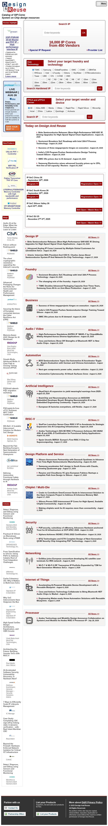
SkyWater (77, 73)
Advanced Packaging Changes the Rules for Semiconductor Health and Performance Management (12, 288)
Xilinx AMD (40, 108)
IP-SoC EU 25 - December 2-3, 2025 (38, 217)
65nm (77, 82)
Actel (32, 111)
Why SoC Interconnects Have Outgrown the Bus (11, 600)
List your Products (48, 814)
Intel (47, 73)
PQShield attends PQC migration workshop (10, 390)
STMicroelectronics (93, 73)
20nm (45, 82)
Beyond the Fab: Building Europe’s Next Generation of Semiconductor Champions (11, 450)
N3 (55, 79)
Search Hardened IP (38, 88)
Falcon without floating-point (9, 246)
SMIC (74, 70)
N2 (49, 79)
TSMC (37, 70)
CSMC (82, 70)
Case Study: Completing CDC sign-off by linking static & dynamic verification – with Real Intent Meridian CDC (12, 724)
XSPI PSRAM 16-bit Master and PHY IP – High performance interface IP (12, 43)
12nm (94, 79)
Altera (59, 108)
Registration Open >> (91, 184)
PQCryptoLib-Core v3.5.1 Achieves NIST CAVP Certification (11, 411)
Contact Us (13, 808)
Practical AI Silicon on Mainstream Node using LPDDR (11, 536)
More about (86, 802)
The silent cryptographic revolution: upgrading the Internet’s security (11, 263)
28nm (61, 82)
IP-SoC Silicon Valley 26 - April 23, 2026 (38, 204)
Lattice (49, 111)
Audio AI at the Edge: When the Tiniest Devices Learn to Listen (10, 226)
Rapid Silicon (83, 108)
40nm (69, 82)
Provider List (95, 50)
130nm (94, 82)
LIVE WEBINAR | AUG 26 (12, 92)
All (31, 108)
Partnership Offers (16, 814)
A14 (36, 79)
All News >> (93, 237)
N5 (67, 79)
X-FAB (60, 76)
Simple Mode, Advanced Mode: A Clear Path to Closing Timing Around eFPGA (11, 363)
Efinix (40, 111)
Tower (36, 76)
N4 (61, 79)
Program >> (32, 184)
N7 (79, 79)
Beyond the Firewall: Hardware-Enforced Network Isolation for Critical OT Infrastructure (12, 748)
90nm (85, 82)
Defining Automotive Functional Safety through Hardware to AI (11, 477)
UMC (45, 76)
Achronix (71, 111)
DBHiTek (92, 70)
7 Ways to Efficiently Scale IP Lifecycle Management (12, 704)
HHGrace (38, 73)
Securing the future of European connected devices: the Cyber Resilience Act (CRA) (11, 314)
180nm (37, 86)
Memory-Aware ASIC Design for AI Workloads (11, 337)
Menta (51, 108)
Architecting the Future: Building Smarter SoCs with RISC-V (11, 652)
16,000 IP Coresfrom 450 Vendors (64, 44)
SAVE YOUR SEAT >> (11, 128)
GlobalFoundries (61, 70)
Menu (103, 4)
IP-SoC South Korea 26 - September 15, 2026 (38, 191)
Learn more (10, 76)
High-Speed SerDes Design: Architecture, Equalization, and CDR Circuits (11, 627)
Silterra (67, 73)
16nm (36, 82)
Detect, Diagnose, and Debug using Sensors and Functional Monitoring (10, 514)
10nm (86, 79)
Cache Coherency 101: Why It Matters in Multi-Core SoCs (11, 581)
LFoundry (56, 73)
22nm (53, 82)
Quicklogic (60, 111)
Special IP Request (40, 50)
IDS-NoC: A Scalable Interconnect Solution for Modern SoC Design (12, 429)
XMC (68, 76)
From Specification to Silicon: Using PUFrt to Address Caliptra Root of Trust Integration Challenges (11, 557)
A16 (43, 79)
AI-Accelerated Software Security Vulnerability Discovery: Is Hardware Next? (11, 674)
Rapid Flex (70, 108)
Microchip (96, 108)
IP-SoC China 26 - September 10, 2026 (37, 178)
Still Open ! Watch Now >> (89, 210)
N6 (73, 79)
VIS (52, 76)
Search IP (64, 24)
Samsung (47, 70)
